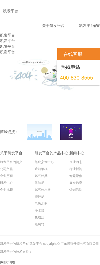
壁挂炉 (39, 196)
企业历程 (6, 175)
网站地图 (7, 262)
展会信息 (75, 182)
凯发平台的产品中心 (51, 152)
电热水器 (41, 203)
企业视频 (6, 189)
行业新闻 (75, 168)
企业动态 (75, 161)
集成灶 (39, 217)
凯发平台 (7, 35)
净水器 (39, 210)
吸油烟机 (41, 168)
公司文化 (6, 168)
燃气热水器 (43, 189)
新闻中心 (76, 152)
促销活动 (75, 189)
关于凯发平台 (11, 152)
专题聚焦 (75, 175)
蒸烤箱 (39, 224)
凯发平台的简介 (11, 161)
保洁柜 (39, 182)
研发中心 (6, 182)
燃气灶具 (41, 175)
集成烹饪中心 (44, 161)
